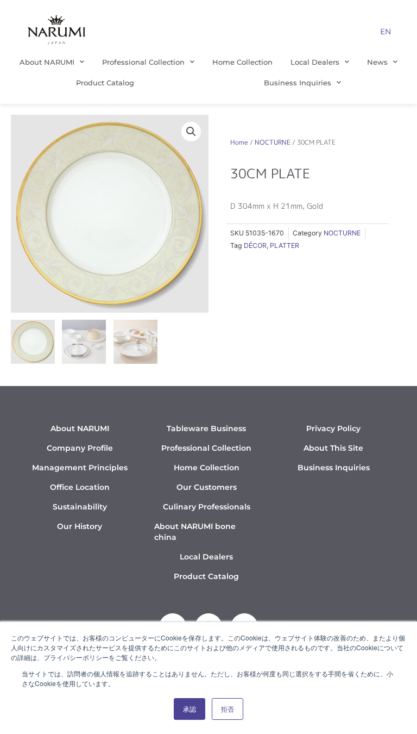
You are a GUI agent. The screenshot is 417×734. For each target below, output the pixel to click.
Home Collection (242, 62)
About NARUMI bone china (195, 531)
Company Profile (80, 448)
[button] (191, 131)
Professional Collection (143, 62)
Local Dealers (314, 62)
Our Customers (206, 487)
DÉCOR (255, 245)
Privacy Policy (333, 428)
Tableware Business (206, 428)
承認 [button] (189, 708)
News (377, 62)
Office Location (80, 487)
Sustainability (80, 507)
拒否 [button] (227, 708)
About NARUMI (47, 62)
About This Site (333, 448)
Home (239, 142)
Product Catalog (105, 82)
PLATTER (284, 245)
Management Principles (80, 467)
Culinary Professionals (206, 507)
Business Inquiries (297, 82)
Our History (79, 526)
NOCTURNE (272, 142)
